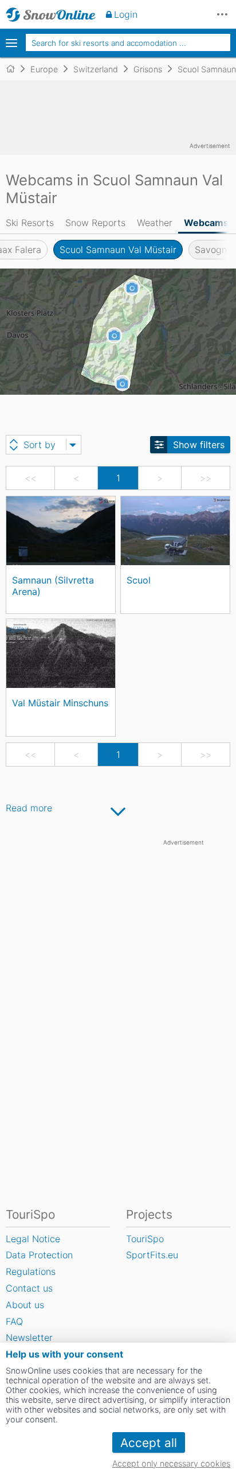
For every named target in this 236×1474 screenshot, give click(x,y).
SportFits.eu (152, 1255)
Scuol (139, 580)
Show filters (199, 444)
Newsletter (29, 1337)
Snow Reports (95, 222)
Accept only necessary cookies (171, 1463)
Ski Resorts (30, 222)
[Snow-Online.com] (51, 14)
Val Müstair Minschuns (60, 703)
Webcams (206, 222)
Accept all (148, 1443)
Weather (154, 222)
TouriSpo (145, 1238)
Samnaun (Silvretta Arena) (53, 585)
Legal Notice (33, 1238)
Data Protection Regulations (39, 1263)
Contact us (29, 1288)
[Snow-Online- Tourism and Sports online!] (15, 69)
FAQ (14, 1321)
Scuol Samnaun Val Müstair (118, 249)
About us (25, 1304)
